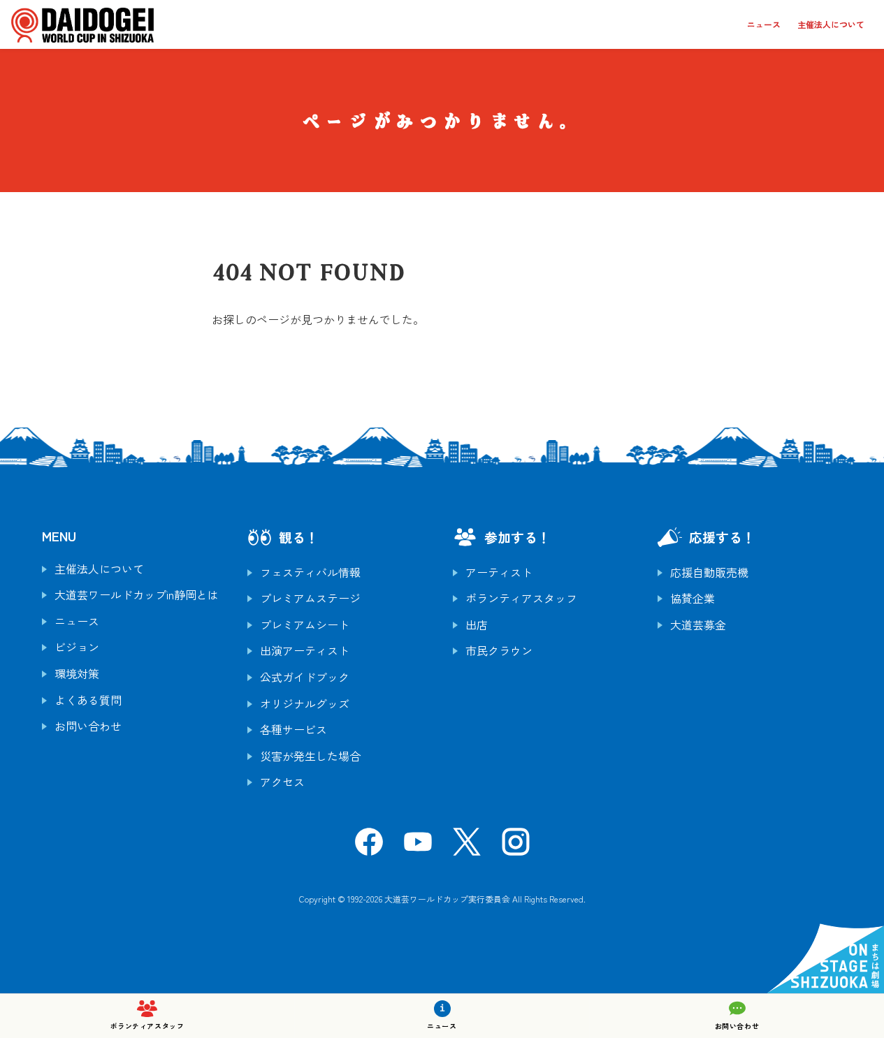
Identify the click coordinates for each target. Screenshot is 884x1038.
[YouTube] (418, 846)
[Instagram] (516, 846)
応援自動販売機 (709, 572)
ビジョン (77, 646)
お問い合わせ (88, 725)
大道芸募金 (698, 624)
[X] (467, 846)
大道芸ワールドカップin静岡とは (137, 594)
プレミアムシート (304, 624)
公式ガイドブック (304, 676)
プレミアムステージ (310, 598)
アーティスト (498, 572)
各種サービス (293, 729)
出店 (476, 624)
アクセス (282, 781)
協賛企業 (692, 598)
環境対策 (77, 673)
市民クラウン (498, 650)
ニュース (764, 24)
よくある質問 (88, 700)
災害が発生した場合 (310, 755)
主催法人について (830, 24)
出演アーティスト (304, 650)
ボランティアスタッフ (521, 598)
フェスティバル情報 (310, 572)
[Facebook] (369, 846)
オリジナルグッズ (304, 703)
